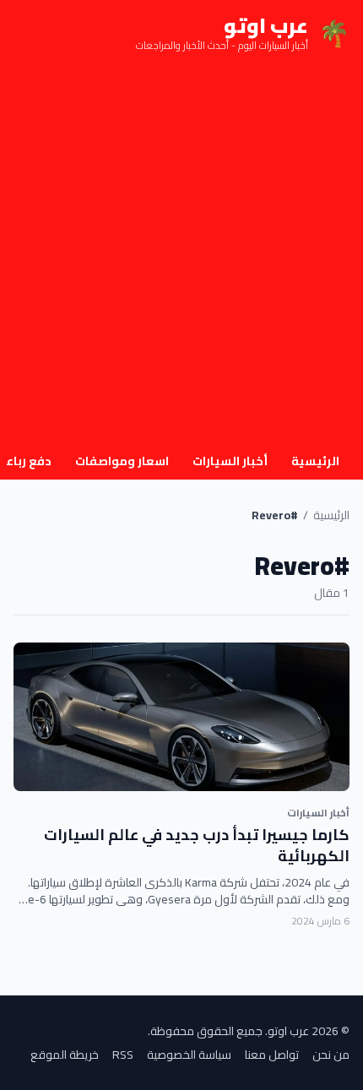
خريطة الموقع (64, 1054)
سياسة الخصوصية (189, 1054)
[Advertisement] (181, 255)
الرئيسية (315, 461)
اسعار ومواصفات (122, 461)
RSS (122, 1054)
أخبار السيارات (230, 461)
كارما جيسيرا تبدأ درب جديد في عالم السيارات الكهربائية (196, 845)
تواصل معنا (272, 1054)
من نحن (330, 1054)
